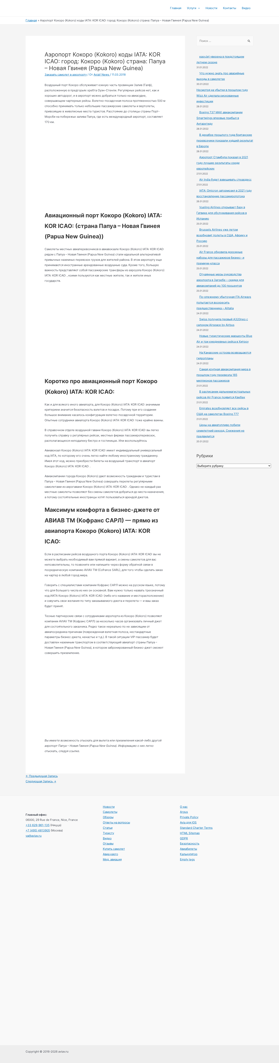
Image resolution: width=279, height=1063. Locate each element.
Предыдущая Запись (42, 776)
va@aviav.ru (34, 836)
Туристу (108, 833)
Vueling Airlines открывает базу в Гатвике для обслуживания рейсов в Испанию (221, 212)
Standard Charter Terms (196, 828)
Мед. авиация (112, 859)
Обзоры (108, 817)
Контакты (229, 8)
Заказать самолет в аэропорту (66, 74)
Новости (211, 8)
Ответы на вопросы (116, 822)
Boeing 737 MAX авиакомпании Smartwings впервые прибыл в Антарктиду (219, 117)
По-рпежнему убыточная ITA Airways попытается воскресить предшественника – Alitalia (223, 302)
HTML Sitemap (190, 833)
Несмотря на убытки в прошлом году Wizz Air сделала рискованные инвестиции (222, 95)
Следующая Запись (41, 781)
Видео (246, 8)
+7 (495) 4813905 (38, 830)
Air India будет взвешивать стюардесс (225, 179)
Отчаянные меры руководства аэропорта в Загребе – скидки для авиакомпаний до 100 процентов (220, 279)
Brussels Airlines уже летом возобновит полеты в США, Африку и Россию (221, 235)
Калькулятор (188, 854)
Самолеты (110, 812)
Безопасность (189, 843)
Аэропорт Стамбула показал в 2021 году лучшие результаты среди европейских (222, 162)
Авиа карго (110, 854)
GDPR (184, 838)
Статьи (108, 828)
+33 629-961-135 (38, 825)
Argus (184, 812)
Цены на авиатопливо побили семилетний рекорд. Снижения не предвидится (220, 430)
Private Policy (189, 817)
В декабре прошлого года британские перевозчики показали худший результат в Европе (224, 140)
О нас (184, 807)
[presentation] (198, 8)
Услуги (191, 8)
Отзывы (108, 843)
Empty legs (187, 859)
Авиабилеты (188, 849)
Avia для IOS (188, 822)
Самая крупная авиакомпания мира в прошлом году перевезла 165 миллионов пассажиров (223, 374)
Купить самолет (114, 849)
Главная (175, 8)
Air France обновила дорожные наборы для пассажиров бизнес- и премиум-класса (220, 257)
